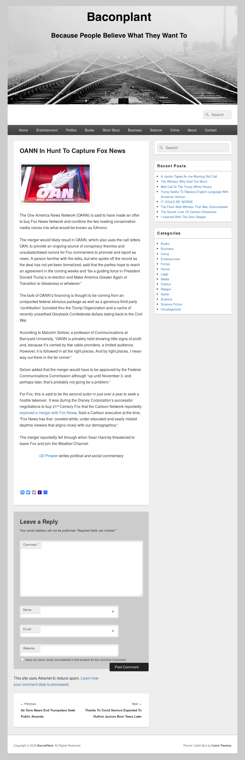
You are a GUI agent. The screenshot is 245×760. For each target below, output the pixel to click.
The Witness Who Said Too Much (184, 181)
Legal (164, 274)
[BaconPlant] (122, 103)
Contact (211, 130)
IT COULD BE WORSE (177, 201)
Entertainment (47, 130)
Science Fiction (171, 304)
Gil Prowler (48, 455)
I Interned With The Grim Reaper (183, 216)
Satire (165, 294)
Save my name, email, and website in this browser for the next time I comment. (75, 660)
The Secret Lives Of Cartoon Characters (189, 211)
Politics (71, 130)
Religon (166, 289)
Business (135, 130)
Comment (31, 544)
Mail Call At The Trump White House (186, 186)
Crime (174, 130)
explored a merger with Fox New (47, 412)
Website (28, 648)
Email (27, 629)
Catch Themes (221, 745)
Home (23, 130)
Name (27, 609)
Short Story (111, 130)
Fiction (165, 264)
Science (156, 130)
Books (89, 130)
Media (165, 279)
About (192, 130)
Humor (165, 269)
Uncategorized (171, 309)
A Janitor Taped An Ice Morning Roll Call (189, 176)
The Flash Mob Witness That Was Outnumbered (194, 206)
